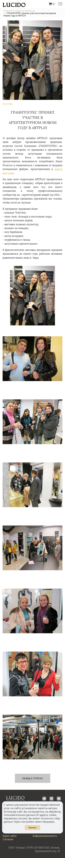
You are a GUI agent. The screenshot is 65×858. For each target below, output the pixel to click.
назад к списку (32, 778)
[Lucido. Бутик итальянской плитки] (32, 4)
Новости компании (25, 11)
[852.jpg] (32, 485)
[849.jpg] (32, 295)
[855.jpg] (32, 674)
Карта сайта (9, 836)
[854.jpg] (32, 611)
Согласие (8, 839)
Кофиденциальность (45, 836)
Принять (32, 827)
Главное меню (60, 4)
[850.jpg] (32, 358)
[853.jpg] (32, 548)
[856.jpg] (32, 737)
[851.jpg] (32, 422)
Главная (7, 11)
